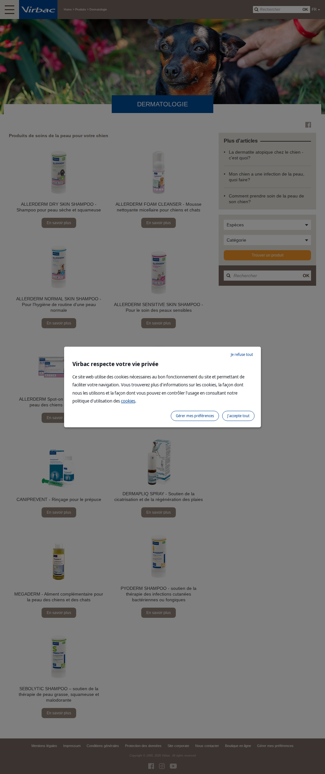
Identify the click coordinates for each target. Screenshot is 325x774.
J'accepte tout (238, 415)
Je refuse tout (242, 354)
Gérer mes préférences (195, 415)
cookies (128, 401)
